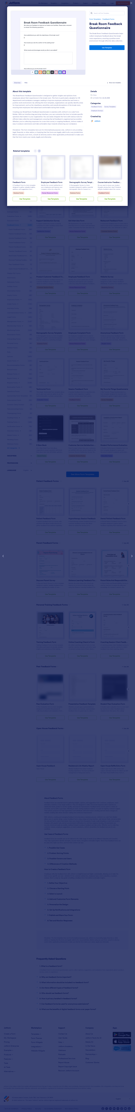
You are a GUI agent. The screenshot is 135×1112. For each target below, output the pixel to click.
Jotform (97, 121)
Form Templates (95, 19)
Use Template (107, 48)
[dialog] (67, 556)
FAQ (26, 83)
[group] (25, 180)
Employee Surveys (97, 111)
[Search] (91, 13)
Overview (17, 83)
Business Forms (19, 193)
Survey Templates (110, 107)
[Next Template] (132, 556)
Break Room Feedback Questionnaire (105, 26)
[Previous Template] (3, 556)
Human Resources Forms (50, 193)
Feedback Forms (108, 19)
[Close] (131, 3)
